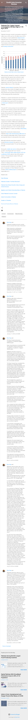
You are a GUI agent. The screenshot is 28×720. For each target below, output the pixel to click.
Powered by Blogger (15, 714)
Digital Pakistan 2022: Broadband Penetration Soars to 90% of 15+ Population (11, 675)
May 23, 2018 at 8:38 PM (12, 460)
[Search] (26, 3)
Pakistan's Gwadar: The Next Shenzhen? (10, 181)
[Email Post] (2, 211)
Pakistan (4, 216)
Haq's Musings (4, 178)
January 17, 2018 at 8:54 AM (13, 334)
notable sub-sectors (11, 149)
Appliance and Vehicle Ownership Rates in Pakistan (13, 190)
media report (5, 103)
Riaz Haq (9, 222)
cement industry (9, 87)
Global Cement (21, 37)
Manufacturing (18, 213)
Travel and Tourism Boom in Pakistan (9, 203)
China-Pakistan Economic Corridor (9, 193)
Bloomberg (23, 128)
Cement (4, 213)
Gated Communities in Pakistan (8, 197)
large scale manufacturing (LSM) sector (15, 133)
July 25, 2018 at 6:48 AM (12, 566)
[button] (26, 26)
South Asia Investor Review (14, 3)
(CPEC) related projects (10, 169)
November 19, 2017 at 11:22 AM (14, 292)
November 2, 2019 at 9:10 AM (14, 642)
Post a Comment (7, 646)
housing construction (8, 46)
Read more (24, 669)
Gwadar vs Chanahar (6, 200)
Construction (10, 213)
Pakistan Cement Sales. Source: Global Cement (14, 72)
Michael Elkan (17, 717)
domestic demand (9, 142)
